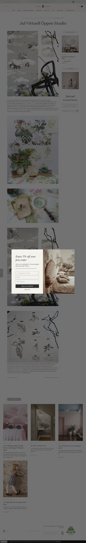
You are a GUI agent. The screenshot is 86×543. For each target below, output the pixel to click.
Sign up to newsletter (27, 286)
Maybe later (27, 289)
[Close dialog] (73, 251)
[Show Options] (37, 273)
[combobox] (27, 273)
